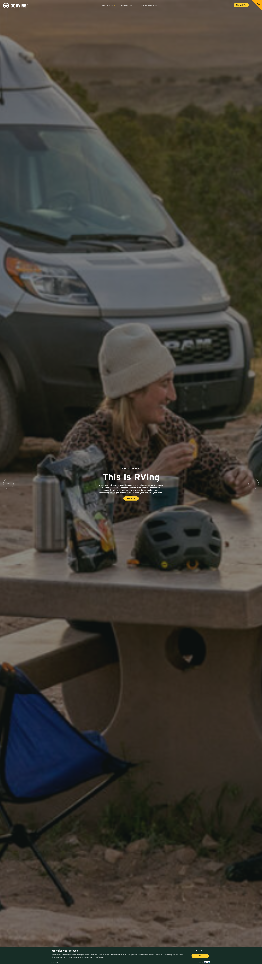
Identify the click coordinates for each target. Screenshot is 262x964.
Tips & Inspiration (148, 5)
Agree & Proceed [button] (200, 956)
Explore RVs (126, 5)
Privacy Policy (54, 962)
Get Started (107, 5)
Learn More (130, 498)
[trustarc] (207, 962)
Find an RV (240, 5)
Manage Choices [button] (200, 951)
